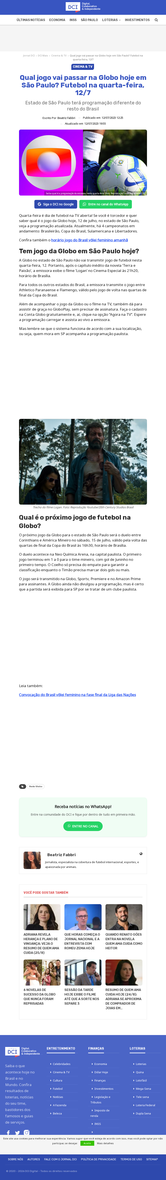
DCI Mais (43, 55)
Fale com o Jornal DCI (60, 1159)
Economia (57, 20)
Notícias (58, 1097)
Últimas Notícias (31, 20)
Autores (33, 1159)
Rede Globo (35, 786)
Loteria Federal (145, 1105)
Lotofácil (141, 1080)
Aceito (87, 1143)
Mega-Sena (143, 1089)
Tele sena (142, 1097)
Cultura (57, 1080)
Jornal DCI (29, 55)
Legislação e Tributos (100, 1099)
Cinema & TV (59, 55)
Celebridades (61, 1064)
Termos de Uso (131, 1159)
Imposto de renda (100, 1113)
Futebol (58, 1089)
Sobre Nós (15, 1159)
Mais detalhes (105, 1143)
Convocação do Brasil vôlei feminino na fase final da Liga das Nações (77, 694)
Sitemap (152, 1159)
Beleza (57, 1113)
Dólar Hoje (101, 1072)
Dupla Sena (143, 1113)
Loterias (110, 20)
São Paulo (89, 20)
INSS (73, 20)
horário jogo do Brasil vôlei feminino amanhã (89, 239)
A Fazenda (59, 1105)
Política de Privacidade (98, 1159)
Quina (140, 1072)
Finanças (100, 1080)
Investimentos (137, 20)
